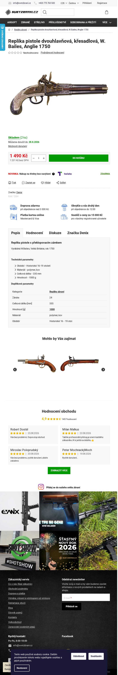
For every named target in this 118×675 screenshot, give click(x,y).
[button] (36, 385)
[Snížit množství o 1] (33, 158)
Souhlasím (95, 656)
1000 (51, 309)
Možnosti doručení (17, 146)
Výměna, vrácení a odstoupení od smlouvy (29, 597)
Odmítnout (78, 656)
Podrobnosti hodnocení (52, 52)
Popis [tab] (15, 233)
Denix (19, 192)
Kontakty (12, 616)
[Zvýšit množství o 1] (43, 158)
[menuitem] (11, 22)
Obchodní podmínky (18, 588)
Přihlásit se (71, 606)
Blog (10, 607)
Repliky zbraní (56, 291)
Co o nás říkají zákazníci (20, 583)
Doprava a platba (16, 593)
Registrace (102, 3)
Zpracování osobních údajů (21, 626)
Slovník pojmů (15, 612)
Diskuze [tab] (55, 233)
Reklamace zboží (16, 602)
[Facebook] (10, 659)
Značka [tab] (77, 233)
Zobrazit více (58, 470)
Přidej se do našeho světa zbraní (63, 487)
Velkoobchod (14, 621)
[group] (36, 368)
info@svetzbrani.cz (21, 3)
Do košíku (78, 158)
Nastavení (21, 668)
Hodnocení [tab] (34, 233)
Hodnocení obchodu (58, 411)
